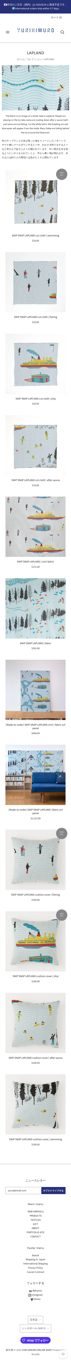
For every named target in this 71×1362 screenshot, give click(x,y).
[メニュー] (7, 32)
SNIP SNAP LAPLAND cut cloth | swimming (35, 236)
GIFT (35, 1224)
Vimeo (37, 1299)
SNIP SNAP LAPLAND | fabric (35, 643)
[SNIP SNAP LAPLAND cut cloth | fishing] (35, 282)
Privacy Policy (35, 1268)
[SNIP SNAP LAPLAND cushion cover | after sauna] (35, 1023)
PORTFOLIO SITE (35, 1232)
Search (35, 1255)
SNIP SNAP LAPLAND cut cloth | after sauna (35, 480)
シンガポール (34, 1328)
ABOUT (35, 1228)
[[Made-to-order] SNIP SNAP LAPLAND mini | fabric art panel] (35, 690)
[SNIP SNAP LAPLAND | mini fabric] (35, 527)
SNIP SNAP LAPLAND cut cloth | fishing (35, 317)
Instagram (37, 1295)
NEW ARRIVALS (36, 1211)
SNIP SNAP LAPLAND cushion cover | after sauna (35, 1058)
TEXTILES (36, 1220)
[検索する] (62, 32)
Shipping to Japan (35, 1259)
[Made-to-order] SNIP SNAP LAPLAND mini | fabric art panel (35, 726)
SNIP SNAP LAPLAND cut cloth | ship (35, 399)
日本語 (34, 1320)
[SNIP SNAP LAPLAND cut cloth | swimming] (35, 200)
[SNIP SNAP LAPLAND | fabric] (35, 608)
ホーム (21, 59)
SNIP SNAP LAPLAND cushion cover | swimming (35, 1139)
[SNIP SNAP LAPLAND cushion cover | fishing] (35, 860)
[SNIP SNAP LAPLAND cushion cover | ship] (35, 941)
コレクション (34, 59)
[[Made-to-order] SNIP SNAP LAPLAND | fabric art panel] (35, 775)
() (56, 17)
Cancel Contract (35, 1272)
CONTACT (35, 1236)
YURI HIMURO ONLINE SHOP (36, 1350)
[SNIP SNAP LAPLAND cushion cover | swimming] (35, 1104)
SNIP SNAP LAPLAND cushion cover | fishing (35, 895)
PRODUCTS (36, 1216)
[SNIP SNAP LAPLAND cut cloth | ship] (35, 364)
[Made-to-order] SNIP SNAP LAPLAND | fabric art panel (36, 811)
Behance (37, 1291)
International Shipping (35, 1264)
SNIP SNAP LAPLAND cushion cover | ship (35, 976)
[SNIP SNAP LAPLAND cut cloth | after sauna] (35, 445)
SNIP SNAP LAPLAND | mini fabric (35, 562)
